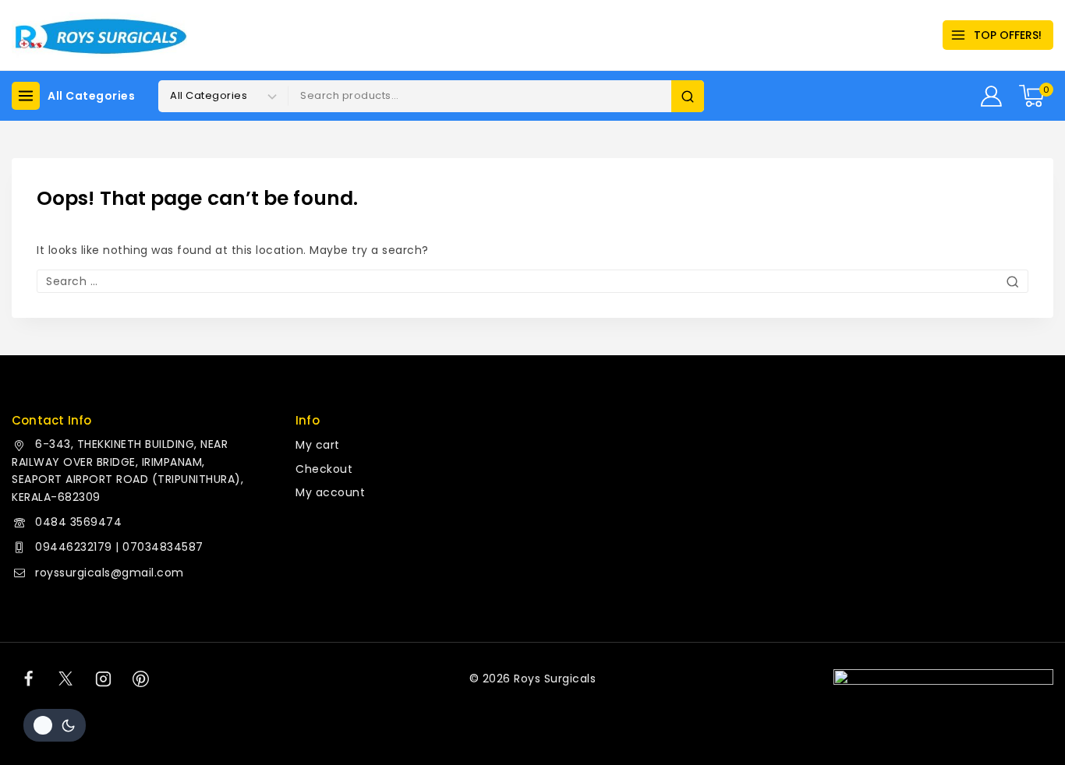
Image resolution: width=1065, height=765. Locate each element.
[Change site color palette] (54, 725)
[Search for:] (532, 281)
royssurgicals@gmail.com (109, 572)
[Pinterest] (141, 678)
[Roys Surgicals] (99, 35)
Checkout (323, 469)
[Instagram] (103, 678)
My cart (317, 445)
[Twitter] (65, 678)
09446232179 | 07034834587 (119, 547)
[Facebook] (28, 678)
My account (330, 492)
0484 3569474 (78, 522)
